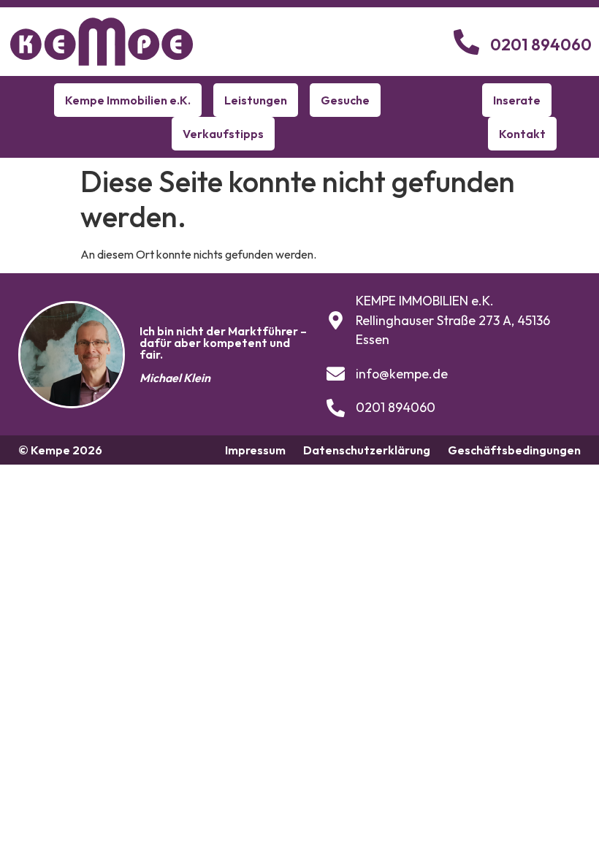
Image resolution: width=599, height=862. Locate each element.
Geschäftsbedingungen (514, 450)
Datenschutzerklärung (366, 450)
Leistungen (255, 100)
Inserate (517, 100)
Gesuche (345, 100)
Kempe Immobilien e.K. (128, 100)
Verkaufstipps (223, 133)
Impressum (255, 450)
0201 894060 (541, 44)
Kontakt (522, 133)
